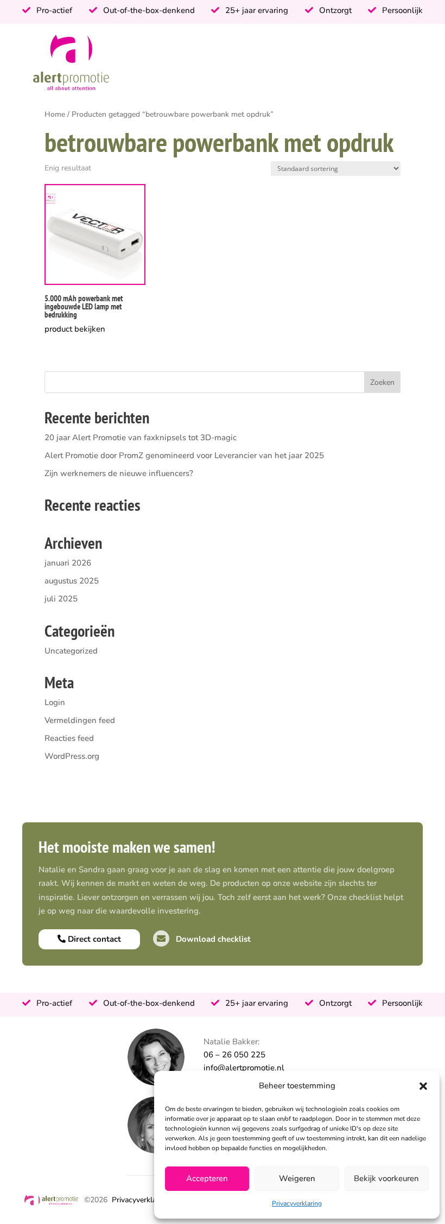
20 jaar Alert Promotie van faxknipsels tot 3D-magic (140, 437)
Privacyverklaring (297, 1203)
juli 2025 (61, 598)
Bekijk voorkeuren (386, 1178)
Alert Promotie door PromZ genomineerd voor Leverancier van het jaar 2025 (184, 455)
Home (54, 114)
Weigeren (297, 1178)
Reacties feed (69, 738)
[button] (423, 1086)
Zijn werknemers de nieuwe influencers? (118, 473)
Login (54, 702)
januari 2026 (67, 562)
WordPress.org (71, 756)
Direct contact (93, 939)
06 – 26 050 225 (234, 1054)
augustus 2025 (71, 580)
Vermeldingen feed (79, 720)
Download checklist (212, 939)
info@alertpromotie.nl (244, 1067)
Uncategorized (71, 650)
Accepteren (207, 1178)
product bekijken (74, 329)
